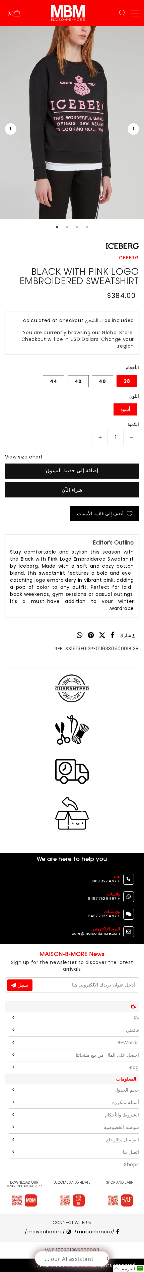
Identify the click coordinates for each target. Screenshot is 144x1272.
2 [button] (67, 227)
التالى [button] (133, 129)
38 (127, 381)
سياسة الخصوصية (121, 1127)
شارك (125, 635)
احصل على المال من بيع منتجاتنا (107, 1055)
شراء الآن (72, 489)
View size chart (24, 456)
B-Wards (128, 1042)
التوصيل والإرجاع (122, 1139)
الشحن (91, 320)
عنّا (136, 1017)
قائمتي (132, 1030)
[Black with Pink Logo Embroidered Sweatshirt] (72, 122)
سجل (22, 985)
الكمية (133, 424)
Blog (134, 1067)
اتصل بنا (131, 1152)
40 (102, 381)
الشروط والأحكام (122, 1114)
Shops (131, 1164)
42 (78, 381)
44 (53, 381)
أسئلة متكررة (125, 1102)
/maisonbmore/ (95, 1231)
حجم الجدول (127, 1090)
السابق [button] (10, 129)
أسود (125, 409)
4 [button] (87, 227)
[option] (72, 122)
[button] (128, 1268)
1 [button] (57, 227)
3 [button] (77, 227)
